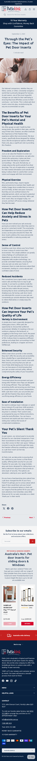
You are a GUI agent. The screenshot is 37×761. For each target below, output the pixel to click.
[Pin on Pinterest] (12, 508)
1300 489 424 (7, 723)
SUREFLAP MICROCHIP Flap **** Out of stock (10, 608)
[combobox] (18, 14)
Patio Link (9, 756)
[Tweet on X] (4, 508)
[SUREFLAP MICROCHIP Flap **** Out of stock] (10, 594)
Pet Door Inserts (27, 605)
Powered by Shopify (18, 756)
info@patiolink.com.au (10, 719)
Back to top (17, 644)
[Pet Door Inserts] (27, 594)
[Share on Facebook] (8, 508)
